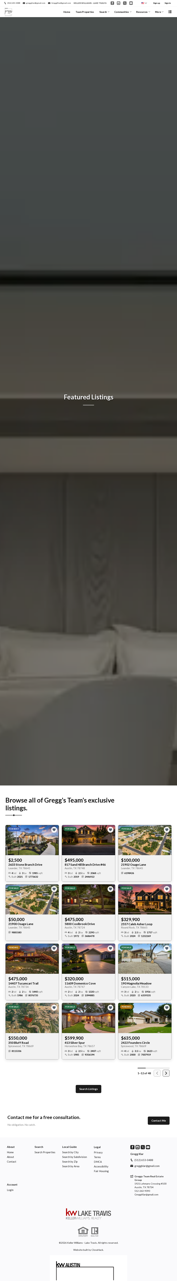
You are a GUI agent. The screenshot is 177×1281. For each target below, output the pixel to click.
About (11, 1146)
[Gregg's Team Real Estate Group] (88, 1213)
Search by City (70, 1152)
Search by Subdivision (74, 1156)
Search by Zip (70, 1161)
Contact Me (158, 1120)
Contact (11, 1161)
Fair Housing (101, 1171)
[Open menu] (170, 12)
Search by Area (70, 1166)
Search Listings (88, 1088)
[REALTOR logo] (94, 1232)
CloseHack (97, 1249)
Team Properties (85, 11)
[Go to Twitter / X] (125, 3)
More (158, 11)
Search (103, 11)
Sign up (156, 3)
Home (66, 11)
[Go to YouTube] (131, 3)
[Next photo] (54, 840)
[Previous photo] (9, 840)
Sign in (168, 3)
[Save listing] (54, 830)
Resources (142, 11)
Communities (121, 11)
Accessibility (101, 1166)
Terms (97, 1157)
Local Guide (69, 1146)
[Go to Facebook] (112, 3)
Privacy (98, 1152)
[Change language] (144, 3)
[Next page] (166, 1073)
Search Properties (45, 1152)
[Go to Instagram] (118, 3)
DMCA (98, 1161)
